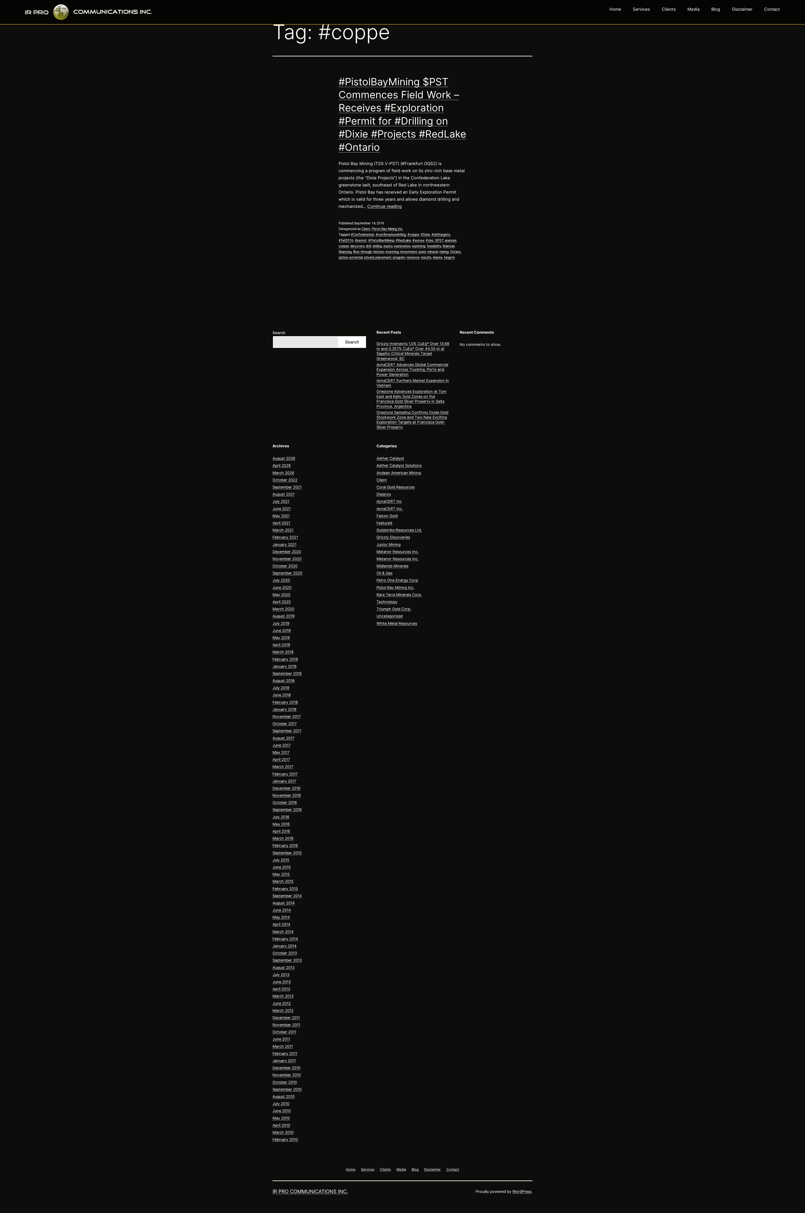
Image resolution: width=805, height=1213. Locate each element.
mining (444, 252)
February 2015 (285, 888)
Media (693, 9)
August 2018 (284, 680)
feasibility (434, 246)
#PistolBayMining (381, 240)
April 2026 (282, 465)
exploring (418, 246)
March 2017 (283, 766)
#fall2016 (346, 240)
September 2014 (287, 896)
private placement (377, 257)
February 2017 (285, 774)
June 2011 (281, 1039)
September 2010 (287, 1089)
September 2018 (287, 673)
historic (378, 252)
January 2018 (284, 709)
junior (422, 252)
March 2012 (283, 1010)
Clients (669, 9)
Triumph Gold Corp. (394, 609)
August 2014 (284, 903)
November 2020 (287, 559)
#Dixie (425, 235)
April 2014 (281, 924)
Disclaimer (742, 9)
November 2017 (287, 716)
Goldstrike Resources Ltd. (399, 530)
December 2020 (287, 551)
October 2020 (285, 566)
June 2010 (282, 1111)
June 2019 (282, 630)
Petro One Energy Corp (397, 580)
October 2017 (285, 723)
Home (615, 9)
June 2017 (282, 745)
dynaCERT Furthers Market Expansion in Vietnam (413, 383)
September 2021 (287, 487)
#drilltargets (440, 235)
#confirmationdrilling (391, 235)
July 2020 (281, 580)
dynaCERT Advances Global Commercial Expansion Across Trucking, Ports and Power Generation (412, 369)
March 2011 (283, 1046)
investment (408, 252)
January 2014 (285, 946)
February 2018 (285, 702)
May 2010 (281, 1118)
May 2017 (281, 752)
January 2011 (284, 1060)
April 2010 (281, 1125)
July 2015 (281, 860)
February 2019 (285, 659)
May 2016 (281, 824)
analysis (450, 240)
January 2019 (284, 666)
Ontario (455, 252)
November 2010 (287, 1075)
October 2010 (285, 1082)
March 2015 (283, 881)
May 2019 (281, 637)
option (343, 257)
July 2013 (281, 974)
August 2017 (283, 738)
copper (344, 246)
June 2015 (282, 867)
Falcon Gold (387, 516)
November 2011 (286, 1025)
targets (449, 257)
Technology (387, 602)
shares (437, 257)
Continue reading (384, 206)
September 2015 (287, 853)
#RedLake (403, 240)
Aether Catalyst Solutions (399, 465)
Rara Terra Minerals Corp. (399, 594)
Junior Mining (389, 544)
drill (368, 246)
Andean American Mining (399, 473)
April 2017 (281, 759)
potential (356, 257)
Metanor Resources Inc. (398, 551)
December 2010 (286, 1068)
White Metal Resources (397, 623)
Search (279, 333)
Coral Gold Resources (396, 487)
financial (448, 246)
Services (641, 9)
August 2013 (284, 967)
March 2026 (283, 473)
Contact (772, 9)
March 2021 (283, 530)
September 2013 (287, 960)
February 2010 (285, 1139)
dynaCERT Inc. (390, 508)
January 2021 (284, 544)
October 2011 (284, 1032)
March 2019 (283, 652)
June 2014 (282, 910)
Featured (384, 523)
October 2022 (285, 480)
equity (387, 246)
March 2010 (283, 1132)
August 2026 (284, 458)
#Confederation (362, 235)
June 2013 (282, 982)
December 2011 (286, 1017)
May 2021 (281, 516)
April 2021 (281, 523)
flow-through (362, 252)
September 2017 (287, 731)
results (426, 257)
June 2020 (282, 587)
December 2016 (286, 788)
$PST (439, 240)
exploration (402, 246)
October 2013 (285, 953)
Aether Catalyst (390, 458)
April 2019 (281, 645)
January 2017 (284, 781)
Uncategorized (390, 616)
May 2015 (281, 874)
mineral (432, 252)
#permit (361, 240)
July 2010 (281, 1103)
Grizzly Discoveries (393, 537)
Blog (715, 9)
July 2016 (281, 817)
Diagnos (384, 494)
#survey (418, 240)
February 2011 (285, 1053)
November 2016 (287, 795)
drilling (377, 246)
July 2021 (281, 501)
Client (366, 229)
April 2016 (281, 831)
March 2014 (283, 931)
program (399, 257)
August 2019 (284, 616)
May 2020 (281, 594)
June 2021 (282, 508)
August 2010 (284, 1096)
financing (345, 252)
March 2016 (283, 838)
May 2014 (281, 917)
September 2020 (287, 573)
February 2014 (285, 939)
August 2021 (284, 494)
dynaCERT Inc (389, 501)
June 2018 (282, 695)
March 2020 (283, 609)
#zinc (430, 240)
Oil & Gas (384, 573)
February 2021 (285, 537)
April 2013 (281, 989)
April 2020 (282, 602)
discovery (357, 246)
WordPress (521, 1191)
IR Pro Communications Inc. (310, 1191)
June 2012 (282, 1003)
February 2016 (285, 845)
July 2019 (281, 623)
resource (412, 257)
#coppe (413, 235)
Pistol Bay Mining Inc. (387, 229)
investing (392, 252)
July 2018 (281, 688)
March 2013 (283, 996)
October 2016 (285, 802)
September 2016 (287, 809)
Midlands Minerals (392, 566)
